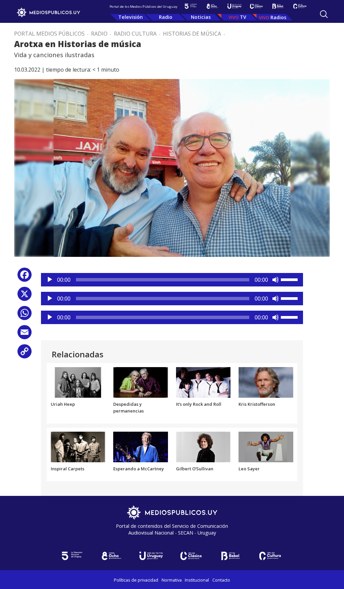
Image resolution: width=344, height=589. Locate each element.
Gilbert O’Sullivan (194, 469)
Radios (278, 17)
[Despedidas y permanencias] (140, 382)
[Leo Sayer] (266, 446)
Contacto (221, 580)
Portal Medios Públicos (49, 33)
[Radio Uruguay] (234, 6)
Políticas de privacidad (136, 580)
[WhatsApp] (24, 315)
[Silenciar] (275, 279)
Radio (165, 17)
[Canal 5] (190, 6)
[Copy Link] (24, 353)
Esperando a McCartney (138, 469)
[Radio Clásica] (256, 6)
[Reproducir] (49, 279)
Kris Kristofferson (257, 404)
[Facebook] (24, 277)
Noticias (201, 17)
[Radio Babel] (278, 6)
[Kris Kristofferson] (266, 382)
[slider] (290, 279)
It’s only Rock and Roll (198, 404)
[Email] (24, 334)
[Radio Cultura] (300, 6)
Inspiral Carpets (67, 469)
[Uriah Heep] (78, 382)
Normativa (172, 580)
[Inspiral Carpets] (78, 446)
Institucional (197, 580)
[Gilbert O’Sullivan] (203, 446)
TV (243, 17)
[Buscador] (324, 14)
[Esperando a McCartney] (140, 446)
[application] (172, 279)
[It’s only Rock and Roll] (203, 382)
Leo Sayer (249, 469)
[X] (24, 296)
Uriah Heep (63, 404)
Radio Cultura (135, 33)
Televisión (130, 17)
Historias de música (192, 33)
